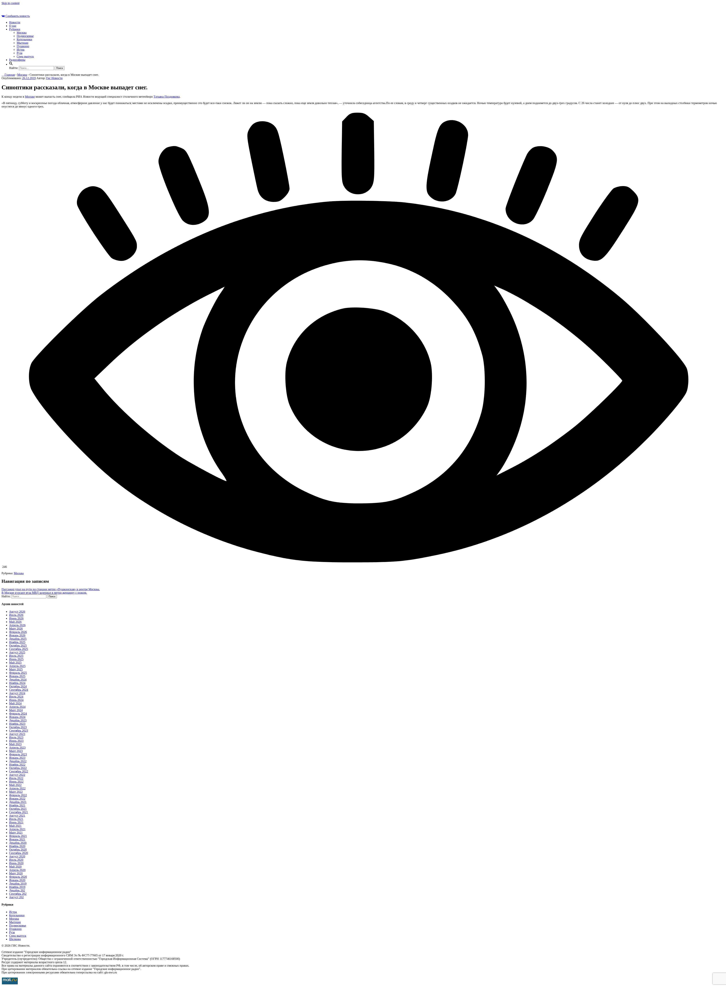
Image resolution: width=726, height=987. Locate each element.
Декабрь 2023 (17, 720)
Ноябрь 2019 (17, 887)
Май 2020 (15, 866)
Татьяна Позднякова (167, 96)
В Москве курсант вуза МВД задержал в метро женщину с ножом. (44, 592)
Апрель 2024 (17, 706)
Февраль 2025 (18, 672)
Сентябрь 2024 (18, 689)
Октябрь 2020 (18, 849)
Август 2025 (17, 652)
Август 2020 (17, 856)
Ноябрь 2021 (17, 805)
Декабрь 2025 (17, 638)
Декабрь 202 (17, 890)
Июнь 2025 (16, 659)
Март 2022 (16, 791)
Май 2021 (15, 825)
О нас (12, 25)
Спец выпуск (25, 56)
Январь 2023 (17, 757)
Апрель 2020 (17, 870)
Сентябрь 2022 (18, 771)
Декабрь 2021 (17, 802)
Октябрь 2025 (18, 645)
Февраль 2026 (18, 632)
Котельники (24, 39)
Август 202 (16, 897)
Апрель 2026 (17, 625)
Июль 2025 (16, 655)
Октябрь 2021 (18, 808)
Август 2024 (17, 693)
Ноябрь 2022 (17, 764)
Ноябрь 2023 (17, 723)
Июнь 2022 (16, 781)
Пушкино (23, 46)
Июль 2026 (16, 615)
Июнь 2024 (16, 700)
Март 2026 (16, 628)
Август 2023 (17, 734)
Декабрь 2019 (17, 883)
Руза (19, 53)
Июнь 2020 (16, 863)
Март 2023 (16, 751)
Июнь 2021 (16, 822)
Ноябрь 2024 (17, 683)
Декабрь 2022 (17, 761)
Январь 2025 (17, 676)
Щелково (15, 939)
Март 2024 (16, 710)
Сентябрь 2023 (18, 730)
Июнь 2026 (16, 618)
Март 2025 (16, 669)
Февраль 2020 (18, 876)
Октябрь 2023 (18, 727)
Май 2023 (15, 744)
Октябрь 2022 (18, 768)
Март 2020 (16, 873)
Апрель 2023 (17, 747)
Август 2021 (17, 815)
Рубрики (14, 29)
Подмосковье (25, 36)
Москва (21, 32)
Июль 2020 (16, 859)
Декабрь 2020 (17, 842)
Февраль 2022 (18, 795)
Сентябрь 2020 (18, 853)
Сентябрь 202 (17, 893)
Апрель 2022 (17, 788)
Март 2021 (16, 832)
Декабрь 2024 (17, 679)
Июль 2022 (16, 778)
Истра (20, 49)
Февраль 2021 (18, 836)
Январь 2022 (17, 798)
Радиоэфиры (17, 59)
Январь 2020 (17, 880)
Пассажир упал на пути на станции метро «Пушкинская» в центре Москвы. (51, 589)
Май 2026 (15, 621)
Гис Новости (54, 78)
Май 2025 (15, 662)
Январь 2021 (17, 839)
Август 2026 (17, 611)
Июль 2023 (16, 737)
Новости (14, 22)
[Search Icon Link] (11, 64)
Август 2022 (17, 774)
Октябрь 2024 (18, 686)
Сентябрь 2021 (18, 812)
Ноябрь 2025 (17, 642)
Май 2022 (15, 785)
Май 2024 (15, 703)
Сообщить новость (17, 16)
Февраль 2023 (18, 754)
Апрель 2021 (17, 829)
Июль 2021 (16, 819)
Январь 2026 (17, 635)
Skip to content (10, 3)
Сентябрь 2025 (18, 649)
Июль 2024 (16, 696)
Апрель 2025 (17, 666)
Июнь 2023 (16, 740)
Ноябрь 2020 (17, 846)
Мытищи (22, 42)
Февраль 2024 (18, 713)
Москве (30, 96)
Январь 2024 (17, 717)
